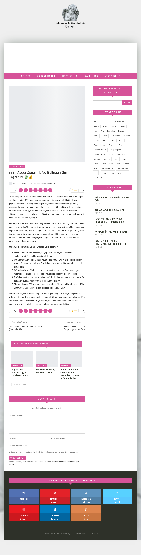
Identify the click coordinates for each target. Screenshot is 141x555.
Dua (114, 140)
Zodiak (103, 173)
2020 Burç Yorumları (116, 122)
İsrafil (96, 178)
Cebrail (127, 136)
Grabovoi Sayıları (17, 166)
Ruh (118, 164)
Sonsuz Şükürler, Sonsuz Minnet (110, 209)
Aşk (102, 131)
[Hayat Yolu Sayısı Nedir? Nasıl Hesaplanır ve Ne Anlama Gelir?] (71, 359)
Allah (105, 126)
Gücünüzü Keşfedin (45, 75)
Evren (121, 145)
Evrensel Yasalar (100, 150)
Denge (96, 140)
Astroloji (122, 126)
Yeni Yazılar (17, 365)
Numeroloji (65, 365)
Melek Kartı (121, 155)
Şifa (102, 178)
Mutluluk (125, 159)
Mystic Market (112, 75)
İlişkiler (120, 173)
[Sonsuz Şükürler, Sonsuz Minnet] (47, 359)
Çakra (112, 173)
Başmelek (111, 131)
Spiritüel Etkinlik (108, 169)
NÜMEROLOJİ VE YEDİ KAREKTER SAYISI (111, 231)
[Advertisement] (70, 49)
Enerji (121, 140)
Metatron (107, 159)
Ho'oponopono (115, 150)
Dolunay (105, 140)
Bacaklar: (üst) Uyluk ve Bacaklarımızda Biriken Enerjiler (110, 242)
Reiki (111, 164)
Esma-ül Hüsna (91, 75)
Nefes (96, 164)
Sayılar (126, 164)
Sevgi (96, 169)
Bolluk (96, 136)
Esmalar (112, 145)
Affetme (96, 126)
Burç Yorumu (116, 136)
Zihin (95, 173)
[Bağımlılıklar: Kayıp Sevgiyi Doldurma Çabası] (22, 359)
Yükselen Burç (122, 169)
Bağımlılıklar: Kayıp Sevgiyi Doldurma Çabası (113, 199)
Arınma (113, 126)
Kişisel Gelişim (69, 75)
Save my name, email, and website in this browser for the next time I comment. (45, 452)
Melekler (25, 75)
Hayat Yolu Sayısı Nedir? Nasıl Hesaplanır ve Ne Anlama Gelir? (109, 221)
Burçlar (104, 136)
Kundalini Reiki (99, 155)
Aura (95, 131)
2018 (103, 122)
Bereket (121, 131)
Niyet (104, 164)
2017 (96, 122)
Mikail (116, 159)
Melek (111, 155)
